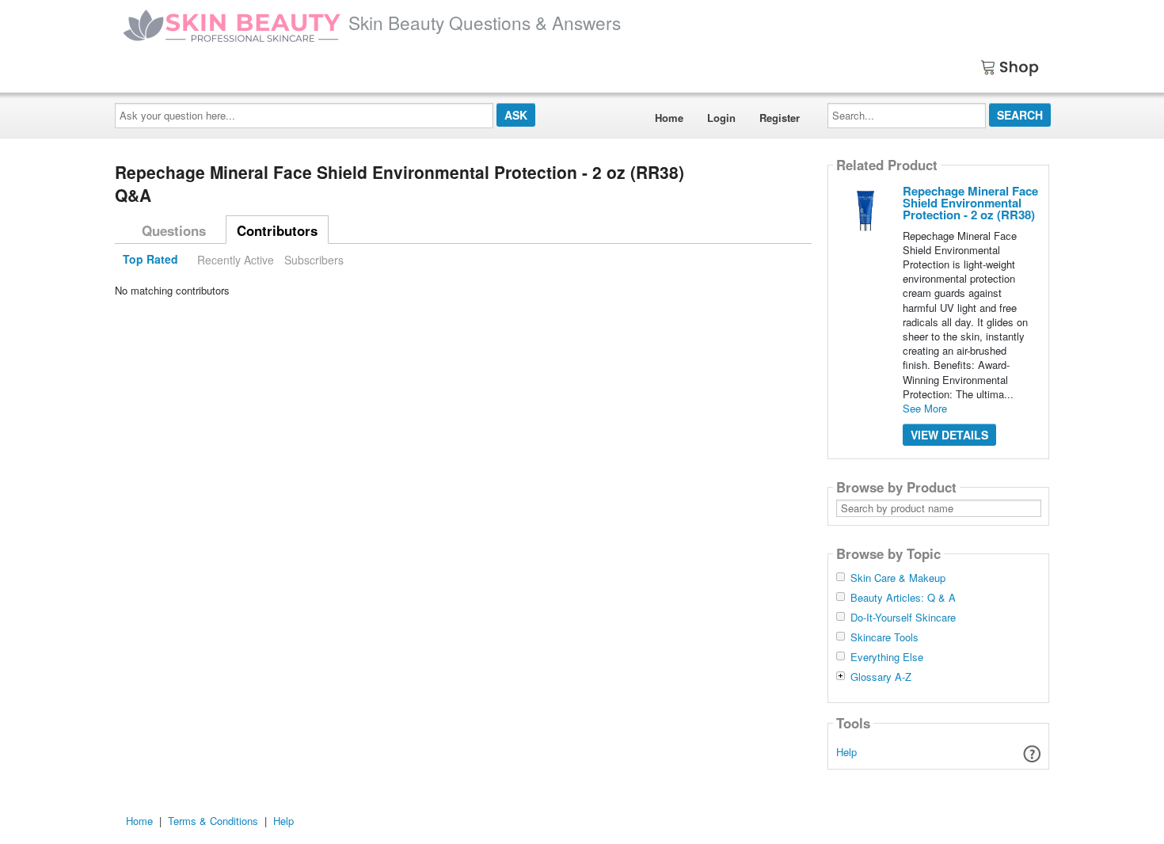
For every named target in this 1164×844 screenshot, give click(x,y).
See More (925, 408)
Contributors (277, 230)
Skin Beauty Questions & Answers (484, 22)
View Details (949, 435)
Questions (174, 230)
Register (779, 117)
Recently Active (235, 260)
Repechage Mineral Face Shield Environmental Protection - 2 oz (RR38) (970, 202)
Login (721, 117)
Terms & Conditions (213, 820)
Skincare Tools (884, 637)
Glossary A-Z (880, 676)
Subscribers (314, 260)
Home (669, 117)
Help (846, 751)
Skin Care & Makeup (897, 578)
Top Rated (150, 260)
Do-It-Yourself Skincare (903, 617)
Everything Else (886, 657)
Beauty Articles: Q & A (903, 597)
